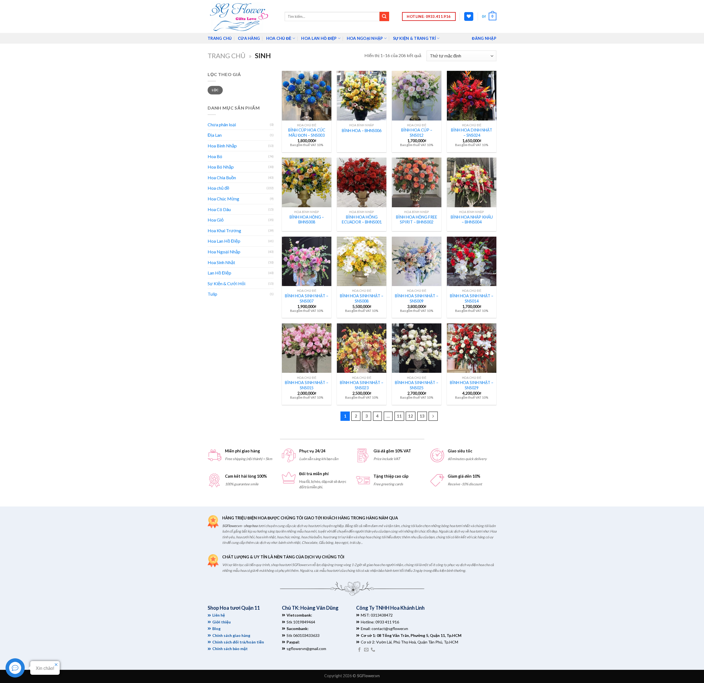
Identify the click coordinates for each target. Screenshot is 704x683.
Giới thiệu (221, 622)
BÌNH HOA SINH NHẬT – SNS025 (416, 385)
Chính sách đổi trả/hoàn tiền (238, 642)
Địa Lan (215, 135)
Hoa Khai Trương (224, 230)
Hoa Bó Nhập (221, 166)
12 (410, 415)
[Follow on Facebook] (359, 649)
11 (399, 415)
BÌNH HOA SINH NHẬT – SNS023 (361, 385)
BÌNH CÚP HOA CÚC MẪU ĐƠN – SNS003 (306, 133)
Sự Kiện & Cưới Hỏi (226, 283)
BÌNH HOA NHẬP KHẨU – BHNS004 (472, 220)
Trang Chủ (220, 38)
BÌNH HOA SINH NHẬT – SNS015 (306, 385)
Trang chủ (226, 56)
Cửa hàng (249, 38)
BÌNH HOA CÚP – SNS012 (416, 133)
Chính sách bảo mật (230, 648)
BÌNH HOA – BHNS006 (361, 130)
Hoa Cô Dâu (219, 209)
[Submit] (384, 16)
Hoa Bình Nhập (222, 145)
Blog (216, 628)
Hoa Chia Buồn (222, 177)
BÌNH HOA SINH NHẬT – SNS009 (416, 298)
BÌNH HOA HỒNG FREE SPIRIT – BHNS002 (416, 220)
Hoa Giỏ (216, 219)
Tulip (212, 293)
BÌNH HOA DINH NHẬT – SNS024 (471, 133)
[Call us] (373, 649)
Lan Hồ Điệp (219, 272)
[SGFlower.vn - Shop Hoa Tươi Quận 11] (242, 16)
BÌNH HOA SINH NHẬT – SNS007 (306, 298)
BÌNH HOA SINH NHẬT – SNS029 (471, 385)
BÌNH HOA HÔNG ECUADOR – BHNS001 (362, 220)
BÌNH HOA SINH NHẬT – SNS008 (361, 298)
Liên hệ (218, 615)
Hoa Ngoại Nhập (365, 38)
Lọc (215, 90)
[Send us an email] (366, 649)
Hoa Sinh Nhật (221, 262)
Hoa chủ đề (279, 38)
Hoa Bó (215, 156)
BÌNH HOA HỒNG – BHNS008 (307, 220)
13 (422, 415)
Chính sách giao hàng (231, 635)
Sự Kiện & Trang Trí (414, 38)
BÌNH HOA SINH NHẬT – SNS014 (471, 298)
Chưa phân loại (222, 124)
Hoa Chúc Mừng (223, 198)
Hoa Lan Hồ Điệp (319, 38)
